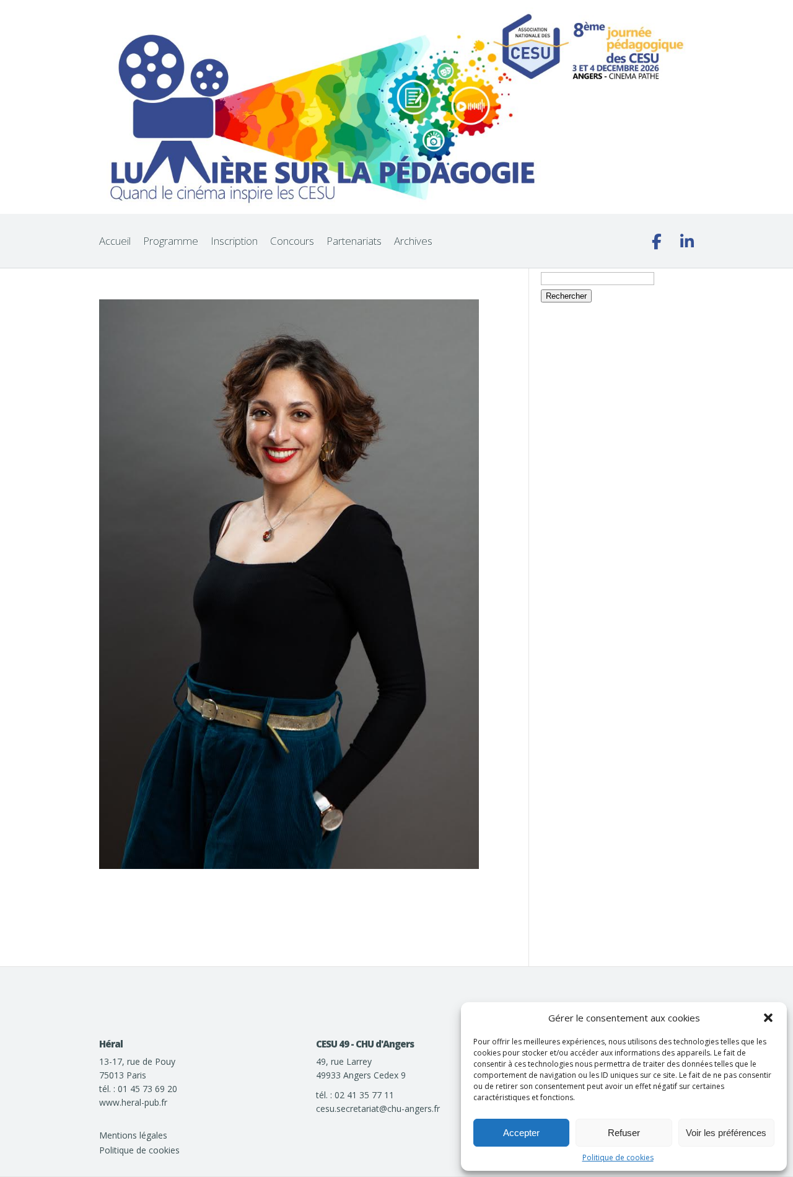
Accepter (521, 1132)
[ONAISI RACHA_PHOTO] (289, 865)
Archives (413, 241)
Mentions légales (133, 1135)
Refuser (624, 1132)
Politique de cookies (618, 1157)
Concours (292, 241)
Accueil (115, 241)
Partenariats (354, 241)
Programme (170, 241)
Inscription (234, 241)
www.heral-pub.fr (133, 1102)
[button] (768, 1018)
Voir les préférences (726, 1132)
